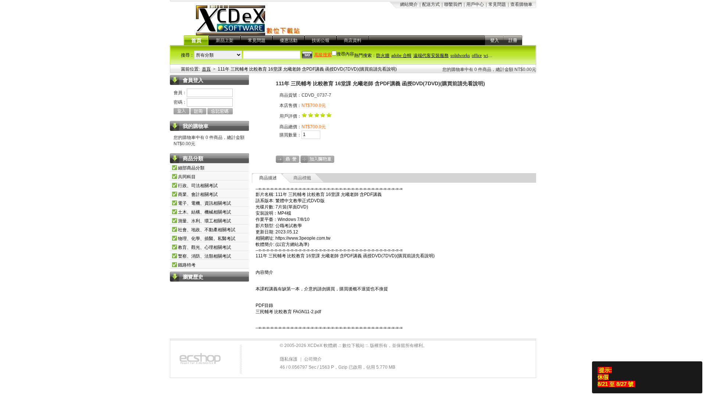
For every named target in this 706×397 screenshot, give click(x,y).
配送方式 (431, 4)
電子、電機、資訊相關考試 (204, 203)
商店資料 (352, 40)
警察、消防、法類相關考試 (204, 256)
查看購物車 (521, 4)
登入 (494, 40)
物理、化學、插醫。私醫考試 (206, 238)
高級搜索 (323, 54)
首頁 (196, 40)
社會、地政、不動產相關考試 (206, 229)
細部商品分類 (191, 168)
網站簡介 (409, 4)
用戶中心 (475, 4)
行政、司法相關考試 (198, 185)
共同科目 (187, 176)
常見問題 (497, 4)
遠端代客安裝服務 (431, 55)
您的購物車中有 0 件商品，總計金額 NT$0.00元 (489, 69)
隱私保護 (288, 359)
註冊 (513, 40)
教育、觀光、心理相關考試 (204, 247)
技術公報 (320, 40)
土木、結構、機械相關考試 (204, 212)
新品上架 (224, 40)
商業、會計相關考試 (198, 194)
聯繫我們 (453, 4)
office (477, 55)
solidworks (460, 55)
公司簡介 (313, 359)
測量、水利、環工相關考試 (204, 220)
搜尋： (187, 55)
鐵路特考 (187, 265)
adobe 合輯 (401, 55)
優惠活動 (288, 40)
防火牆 (382, 55)
